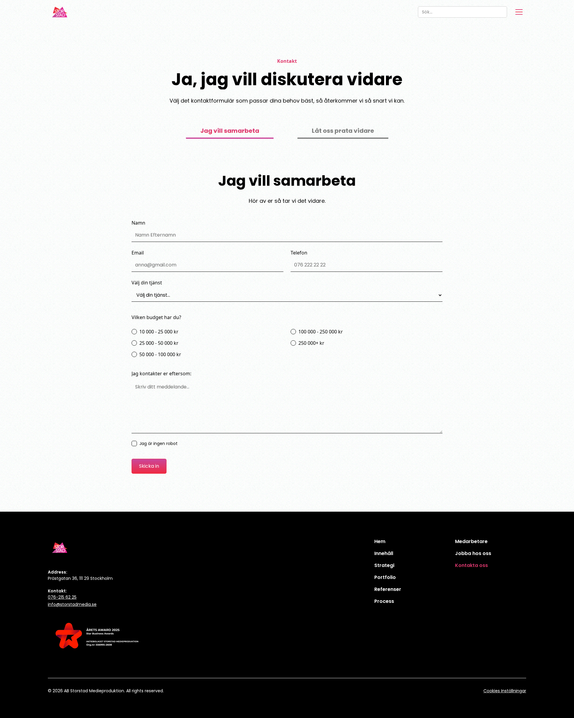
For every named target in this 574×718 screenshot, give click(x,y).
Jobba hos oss (473, 553)
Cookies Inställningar (504, 691)
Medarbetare (471, 541)
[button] (519, 12)
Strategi (384, 565)
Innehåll (383, 553)
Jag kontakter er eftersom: (161, 373)
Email (138, 252)
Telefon (299, 252)
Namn (138, 222)
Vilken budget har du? (156, 317)
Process (384, 601)
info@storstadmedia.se (72, 604)
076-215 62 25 (62, 597)
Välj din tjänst (147, 282)
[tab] (230, 131)
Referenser (387, 589)
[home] (60, 12)
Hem (379, 541)
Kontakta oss (471, 565)
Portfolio (385, 577)
